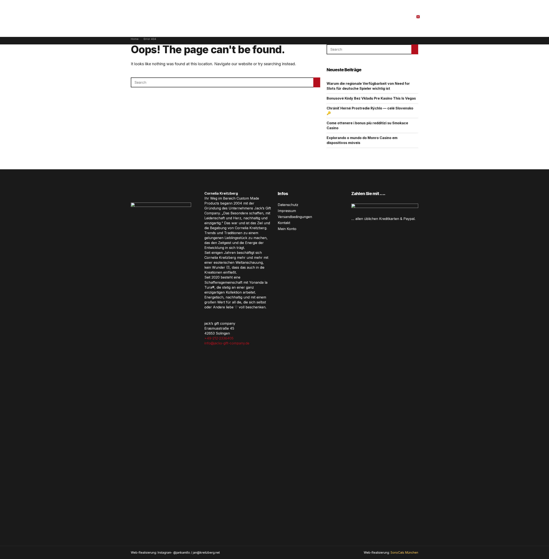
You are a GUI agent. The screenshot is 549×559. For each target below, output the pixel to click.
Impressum (287, 211)
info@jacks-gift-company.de (226, 343)
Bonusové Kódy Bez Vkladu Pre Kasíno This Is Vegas (371, 98)
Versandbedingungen (295, 217)
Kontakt (284, 223)
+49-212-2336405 (219, 338)
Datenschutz (288, 205)
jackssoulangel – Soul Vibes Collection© (275, 18)
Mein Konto (287, 229)
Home (135, 39)
